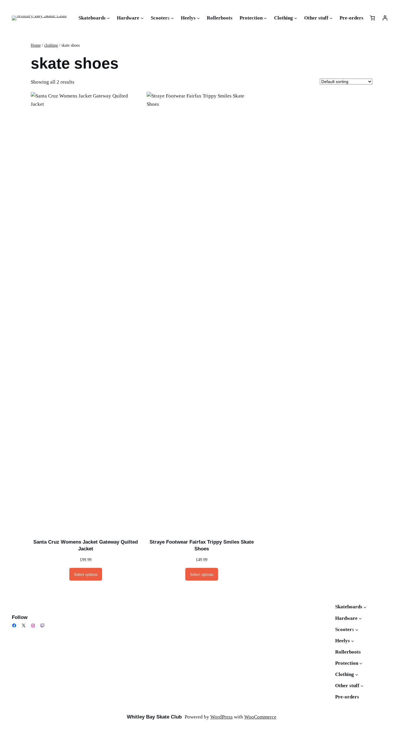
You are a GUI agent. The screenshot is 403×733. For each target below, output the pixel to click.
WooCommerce (260, 717)
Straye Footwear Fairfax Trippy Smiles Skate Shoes (202, 545)
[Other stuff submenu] (331, 18)
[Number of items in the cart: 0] (372, 18)
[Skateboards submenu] (108, 18)
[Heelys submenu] (198, 18)
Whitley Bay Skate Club (154, 717)
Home (36, 45)
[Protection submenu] (265, 18)
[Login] (385, 18)
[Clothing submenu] (295, 18)
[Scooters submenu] (172, 18)
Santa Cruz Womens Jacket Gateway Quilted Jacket (85, 545)
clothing (51, 45)
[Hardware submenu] (142, 18)
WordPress (221, 717)
